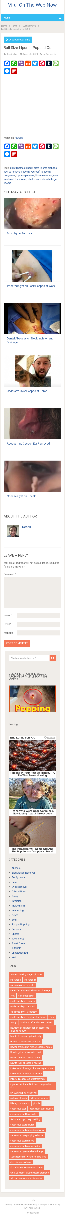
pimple (36, 1103)
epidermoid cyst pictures (22, 1001)
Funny (15, 896)
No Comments (49, 54)
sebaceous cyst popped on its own (27, 1130)
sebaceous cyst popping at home (26, 1135)
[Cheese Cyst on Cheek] (32, 476)
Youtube (18, 137)
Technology (18, 938)
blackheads (30, 980)
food (52, 1017)
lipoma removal (43, 175)
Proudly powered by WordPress (20, 1204)
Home (4, 26)
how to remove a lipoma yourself (22, 171)
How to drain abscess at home (25, 1041)
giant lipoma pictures (45, 167)
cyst (12, 996)
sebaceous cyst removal (22, 1140)
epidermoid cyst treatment (23, 1012)
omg (15, 26)
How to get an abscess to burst (25, 1052)
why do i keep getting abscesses (26, 1178)
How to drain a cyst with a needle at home (31, 1047)
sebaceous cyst (18, 1108)
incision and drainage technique (26, 1073)
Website (8, 632)
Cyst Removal (29, 26)
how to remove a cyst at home (25, 1057)
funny (13, 1022)
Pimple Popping (21, 924)
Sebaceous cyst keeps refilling (25, 1119)
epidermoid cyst (26, 996)
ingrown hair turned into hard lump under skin (30, 1086)
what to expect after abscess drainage (29, 1172)
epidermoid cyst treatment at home (28, 1017)
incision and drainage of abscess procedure (31, 1068)
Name (8, 615)
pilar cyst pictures (39, 1098)
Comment (10, 574)
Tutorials (16, 948)
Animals (16, 868)
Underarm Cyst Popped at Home (27, 391)
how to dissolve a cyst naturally (25, 1036)
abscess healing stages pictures (26, 974)
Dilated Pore (19, 891)
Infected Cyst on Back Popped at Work (31, 286)
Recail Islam (12, 54)
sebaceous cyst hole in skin (23, 1114)
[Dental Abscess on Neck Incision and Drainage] (32, 318)
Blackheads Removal (23, 872)
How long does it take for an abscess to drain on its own (29, 1029)
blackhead (15, 980)
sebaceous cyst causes (41, 1108)
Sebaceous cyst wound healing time (28, 1156)
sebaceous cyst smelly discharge (26, 1151)
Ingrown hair (18, 905)
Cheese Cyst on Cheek (21, 496)
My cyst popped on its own (23, 1092)
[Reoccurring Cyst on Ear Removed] (32, 423)
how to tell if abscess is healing (25, 1063)
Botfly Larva (18, 877)
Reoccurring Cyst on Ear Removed (28, 443)
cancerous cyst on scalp (22, 985)
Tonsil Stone (18, 943)
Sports (15, 933)
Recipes (16, 929)
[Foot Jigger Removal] (32, 213)
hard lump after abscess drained (36, 1022)
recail (26, 527)
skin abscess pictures (21, 1162)
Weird (15, 957)
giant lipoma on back (21, 167)
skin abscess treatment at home (26, 1167)
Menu (7, 17)
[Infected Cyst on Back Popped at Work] (32, 266)
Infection (16, 900)
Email (7, 624)
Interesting (18, 910)
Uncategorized (20, 952)
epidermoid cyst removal (22, 1006)
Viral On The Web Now (32, 4)
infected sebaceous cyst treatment (27, 1079)
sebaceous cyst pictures (22, 1124)
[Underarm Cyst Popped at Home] (32, 371)
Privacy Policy (32, 1212)
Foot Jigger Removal (19, 233)
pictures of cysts (18, 1098)
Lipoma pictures (25, 175)
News (15, 915)
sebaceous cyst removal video (25, 1146)
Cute (14, 882)
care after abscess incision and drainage (30, 990)
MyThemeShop (32, 1208)
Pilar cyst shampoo (19, 1103)
